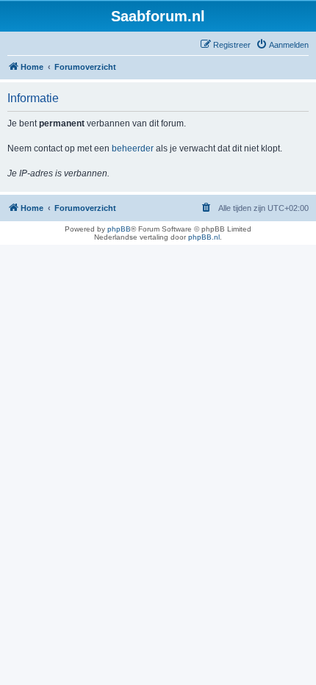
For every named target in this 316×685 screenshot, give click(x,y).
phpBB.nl (204, 237)
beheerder (133, 148)
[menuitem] (282, 45)
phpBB (119, 229)
